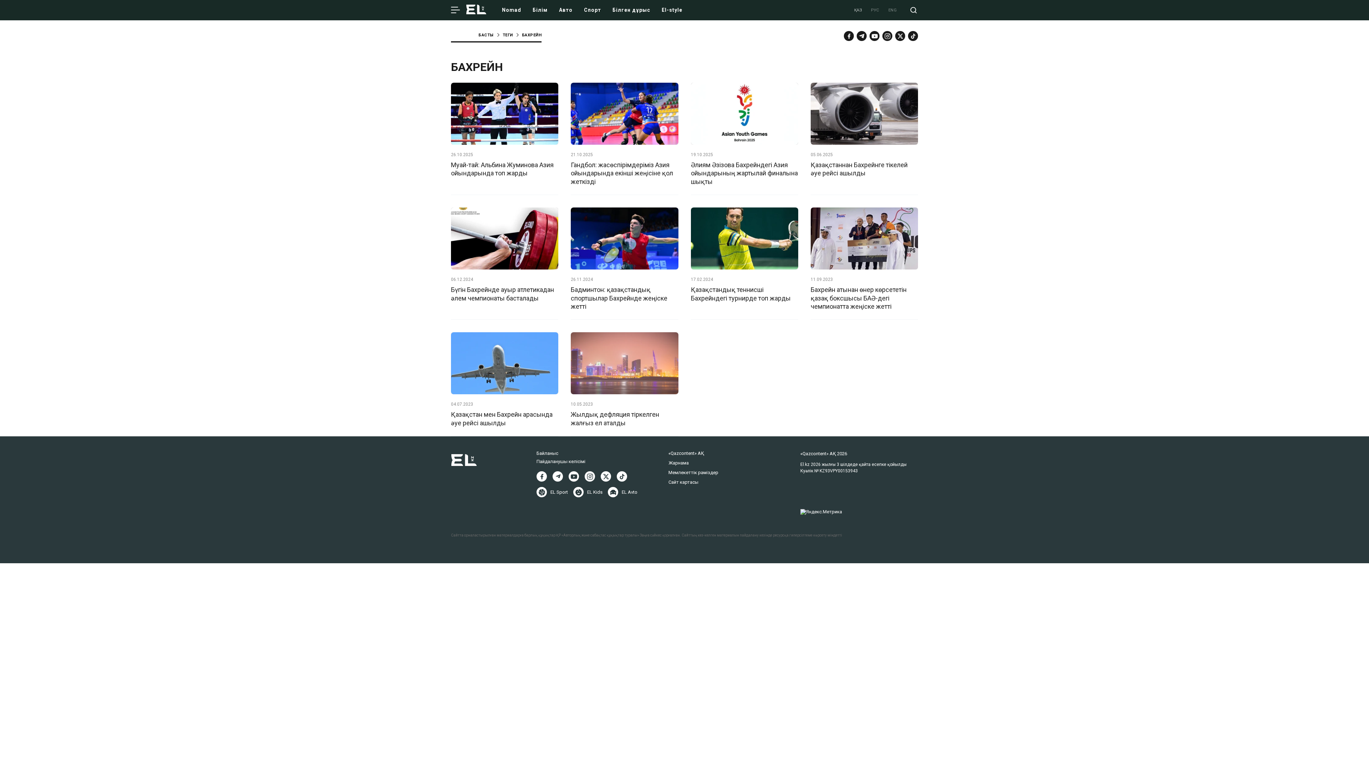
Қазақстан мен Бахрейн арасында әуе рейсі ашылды (502, 418)
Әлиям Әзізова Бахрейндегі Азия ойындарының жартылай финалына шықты (744, 173)
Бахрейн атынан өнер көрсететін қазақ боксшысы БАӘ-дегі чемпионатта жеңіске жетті (859, 298)
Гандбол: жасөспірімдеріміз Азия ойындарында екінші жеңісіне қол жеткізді (622, 173)
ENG (892, 10)
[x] (900, 36)
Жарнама (678, 463)
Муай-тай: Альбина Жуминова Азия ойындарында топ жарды (502, 169)
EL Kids (595, 492)
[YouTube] (875, 36)
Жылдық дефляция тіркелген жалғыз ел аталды (615, 418)
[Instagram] (887, 36)
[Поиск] (913, 10)
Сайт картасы (683, 482)
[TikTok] (913, 36)
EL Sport (559, 492)
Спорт (592, 10)
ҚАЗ (858, 10)
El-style (672, 10)
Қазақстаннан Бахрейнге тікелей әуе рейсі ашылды (859, 169)
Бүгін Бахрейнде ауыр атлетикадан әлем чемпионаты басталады (502, 294)
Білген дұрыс (631, 10)
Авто (566, 10)
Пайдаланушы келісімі (561, 461)
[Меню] (455, 10)
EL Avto (629, 492)
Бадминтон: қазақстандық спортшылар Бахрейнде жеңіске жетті (619, 298)
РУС (875, 10)
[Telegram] (862, 36)
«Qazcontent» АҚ (686, 453)
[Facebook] (849, 36)
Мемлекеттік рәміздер (693, 472)
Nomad (511, 10)
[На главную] (476, 10)
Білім (540, 10)
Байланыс (547, 453)
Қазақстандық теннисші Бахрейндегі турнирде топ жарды (741, 294)
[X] (606, 476)
